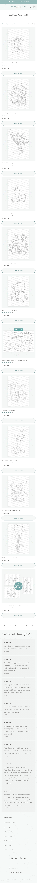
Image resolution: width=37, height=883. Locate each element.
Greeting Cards (8, 832)
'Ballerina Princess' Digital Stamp (11, 510)
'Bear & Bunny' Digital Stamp (9, 310)
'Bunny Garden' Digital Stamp (10, 263)
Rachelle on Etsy (9, 850)
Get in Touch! (8, 845)
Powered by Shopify (28, 879)
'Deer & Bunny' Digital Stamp (9, 213)
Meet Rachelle (8, 841)
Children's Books (9, 823)
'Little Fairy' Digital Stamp (9, 113)
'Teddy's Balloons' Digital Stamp (10, 557)
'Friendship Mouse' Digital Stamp (11, 63)
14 (27, 625)
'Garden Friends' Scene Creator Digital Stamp (14, 360)
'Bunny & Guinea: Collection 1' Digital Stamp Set (15, 605)
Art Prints (7, 827)
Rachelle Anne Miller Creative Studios (16, 879)
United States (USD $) (17, 872)
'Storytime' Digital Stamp (8, 410)
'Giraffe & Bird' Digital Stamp (9, 460)
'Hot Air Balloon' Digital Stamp (10, 163)
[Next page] (32, 625)
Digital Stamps (8, 836)
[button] (2, 7)
